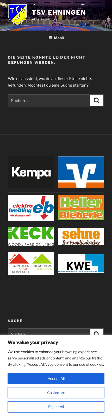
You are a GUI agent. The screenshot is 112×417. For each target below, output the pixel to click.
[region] (56, 376)
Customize (56, 392)
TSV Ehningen (59, 12)
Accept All (56, 378)
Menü (59, 38)
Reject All (56, 406)
